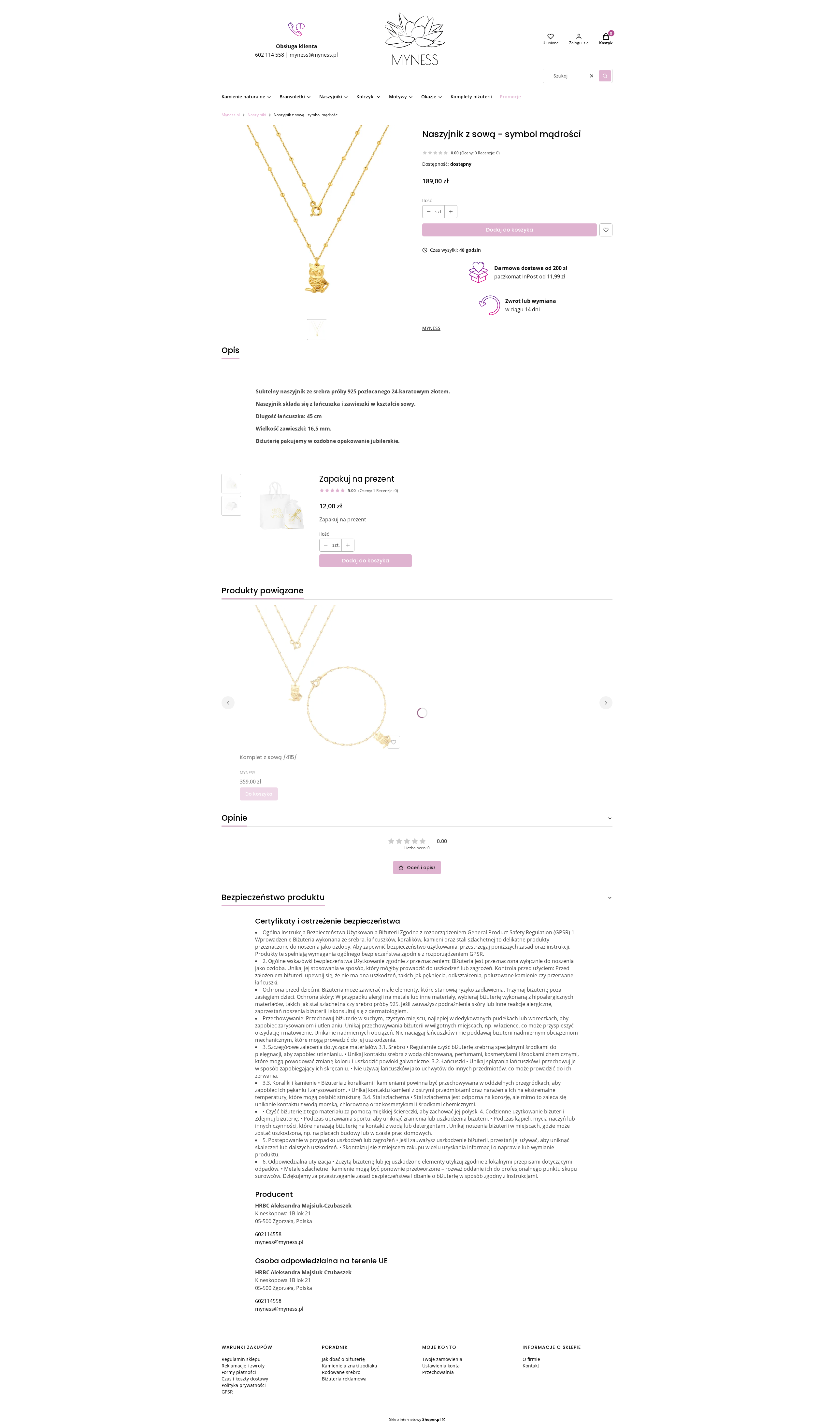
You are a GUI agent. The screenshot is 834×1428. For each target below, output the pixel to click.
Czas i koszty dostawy (245, 1379)
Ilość (427, 200)
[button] (605, 75)
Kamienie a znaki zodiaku (349, 1366)
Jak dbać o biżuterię (343, 1359)
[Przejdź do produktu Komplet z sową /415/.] (321, 678)
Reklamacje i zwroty (243, 1366)
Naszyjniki (257, 115)
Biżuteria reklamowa (344, 1379)
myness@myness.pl (279, 1242)
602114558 (268, 1234)
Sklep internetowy (415, 1419)
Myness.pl (231, 115)
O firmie (531, 1359)
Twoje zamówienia (442, 1359)
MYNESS (431, 328)
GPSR (227, 1392)
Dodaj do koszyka (509, 229)
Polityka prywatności (244, 1385)
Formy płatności (239, 1372)
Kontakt (531, 1366)
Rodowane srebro (341, 1372)
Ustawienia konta (441, 1366)
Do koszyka (258, 794)
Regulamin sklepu (241, 1359)
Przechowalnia (438, 1372)
